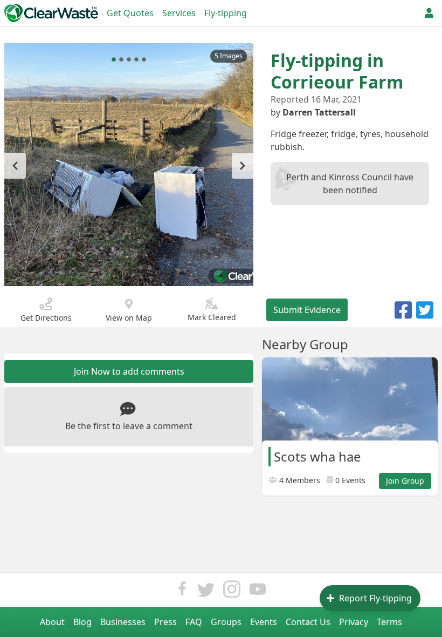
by (313, 112)
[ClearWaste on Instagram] (231, 591)
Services (179, 13)
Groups (226, 622)
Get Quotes (130, 13)
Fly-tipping (225, 13)
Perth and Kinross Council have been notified (349, 183)
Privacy (353, 622)
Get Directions (46, 318)
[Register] (429, 13)
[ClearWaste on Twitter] (206, 591)
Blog (82, 622)
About (52, 622)
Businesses (123, 622)
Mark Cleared (212, 317)
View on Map (129, 318)
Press (165, 622)
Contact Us (308, 622)
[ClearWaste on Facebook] (182, 591)
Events (263, 622)
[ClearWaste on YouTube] (257, 591)
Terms (389, 622)
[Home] (51, 13)
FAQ (193, 622)
